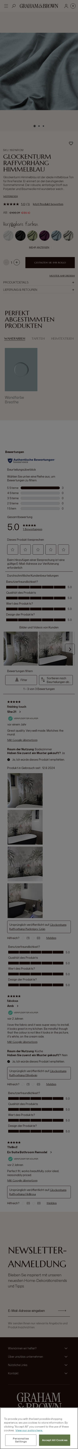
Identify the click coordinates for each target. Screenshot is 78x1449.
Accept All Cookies (54, 1440)
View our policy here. (29, 1430)
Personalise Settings (21, 1440)
